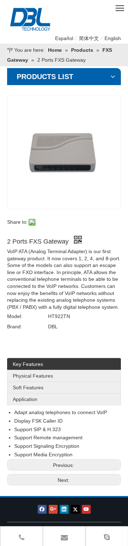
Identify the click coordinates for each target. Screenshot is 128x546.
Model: (14, 316)
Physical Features (33, 376)
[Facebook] (42, 509)
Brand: (14, 326)
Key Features (28, 364)
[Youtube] (86, 509)
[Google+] (53, 509)
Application (25, 399)
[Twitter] (75, 509)
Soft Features (28, 387)
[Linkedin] (64, 509)
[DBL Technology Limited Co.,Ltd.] (46, 19)
